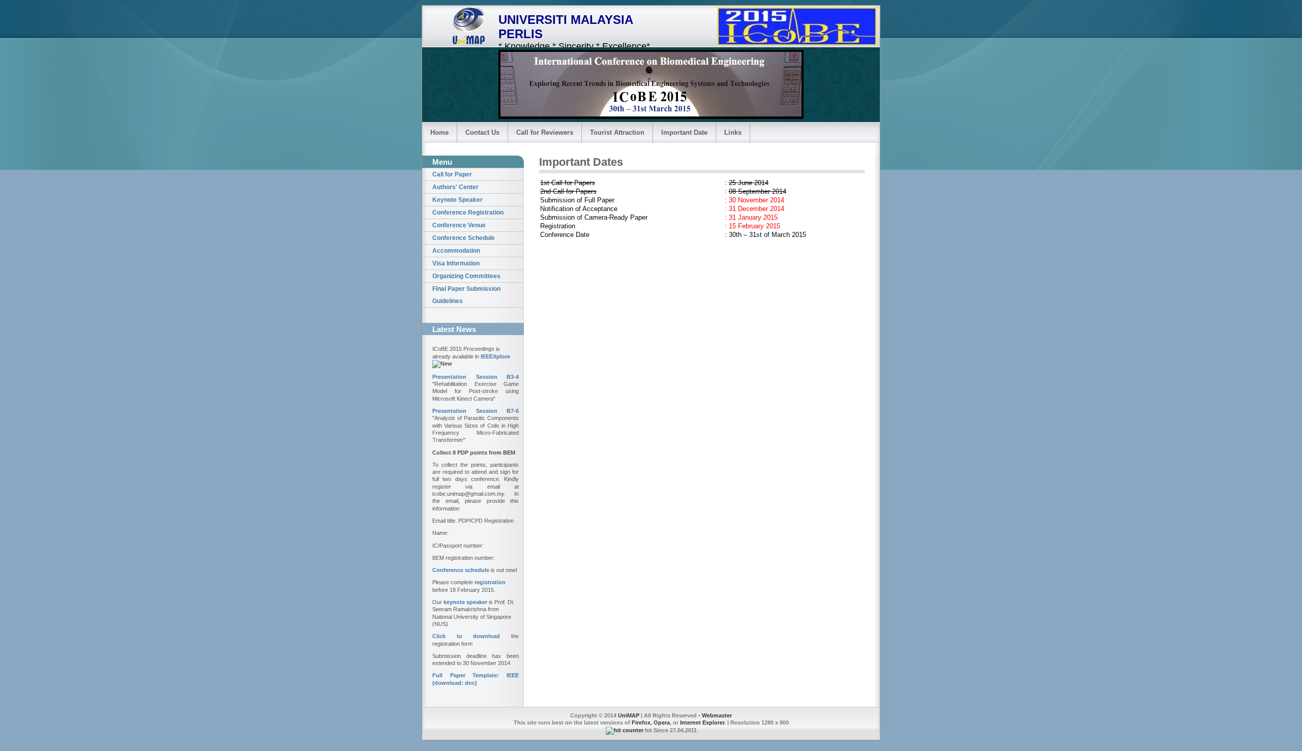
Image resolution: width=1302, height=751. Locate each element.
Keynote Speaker (457, 199)
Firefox (641, 722)
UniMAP (628, 715)
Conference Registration (468, 212)
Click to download (466, 636)
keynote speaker (465, 602)
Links (733, 132)
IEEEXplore (495, 356)
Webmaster (717, 715)
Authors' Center (455, 187)
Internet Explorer (702, 722)
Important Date (684, 132)
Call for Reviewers (544, 132)
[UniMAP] (470, 26)
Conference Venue (459, 225)
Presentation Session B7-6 (475, 411)
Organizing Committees (466, 276)
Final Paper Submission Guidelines (466, 295)
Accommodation (456, 250)
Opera (662, 722)
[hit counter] (624, 730)
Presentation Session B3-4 (475, 377)
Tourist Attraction (617, 132)
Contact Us (482, 132)
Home (439, 132)
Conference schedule (460, 570)
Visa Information (456, 263)
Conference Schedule (463, 238)
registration (490, 582)
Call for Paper (452, 174)
